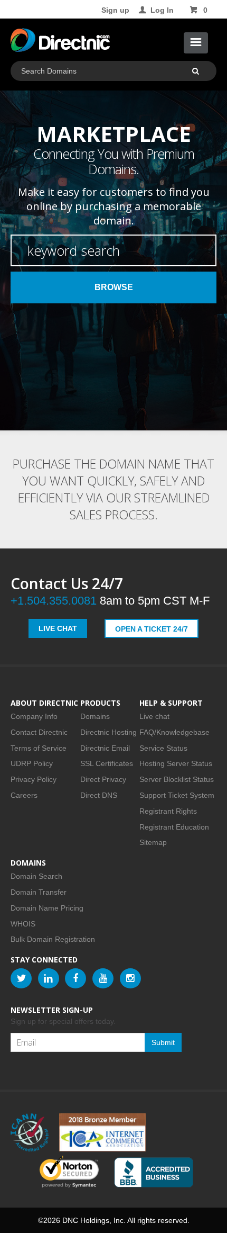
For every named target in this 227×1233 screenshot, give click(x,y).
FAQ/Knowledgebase (174, 732)
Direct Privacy (103, 779)
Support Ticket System (176, 795)
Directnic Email (105, 748)
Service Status (163, 748)
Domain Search (36, 876)
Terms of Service (39, 748)
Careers (24, 795)
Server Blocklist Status (176, 779)
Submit (163, 1042)
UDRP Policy (32, 763)
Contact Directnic (39, 732)
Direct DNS (98, 795)
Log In (162, 10)
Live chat (154, 716)
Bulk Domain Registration (53, 939)
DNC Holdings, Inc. (94, 1220)
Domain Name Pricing (47, 908)
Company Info (34, 716)
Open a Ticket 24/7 (151, 629)
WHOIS (23, 924)
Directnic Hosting (108, 732)
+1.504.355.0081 (54, 600)
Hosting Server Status (175, 763)
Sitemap (153, 842)
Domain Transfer (39, 892)
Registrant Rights (168, 811)
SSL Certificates (106, 763)
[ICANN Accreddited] (30, 1132)
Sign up (115, 10)
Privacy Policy (33, 779)
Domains (95, 716)
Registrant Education (174, 827)
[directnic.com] (60, 42)
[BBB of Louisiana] (153, 1172)
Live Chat (58, 628)
